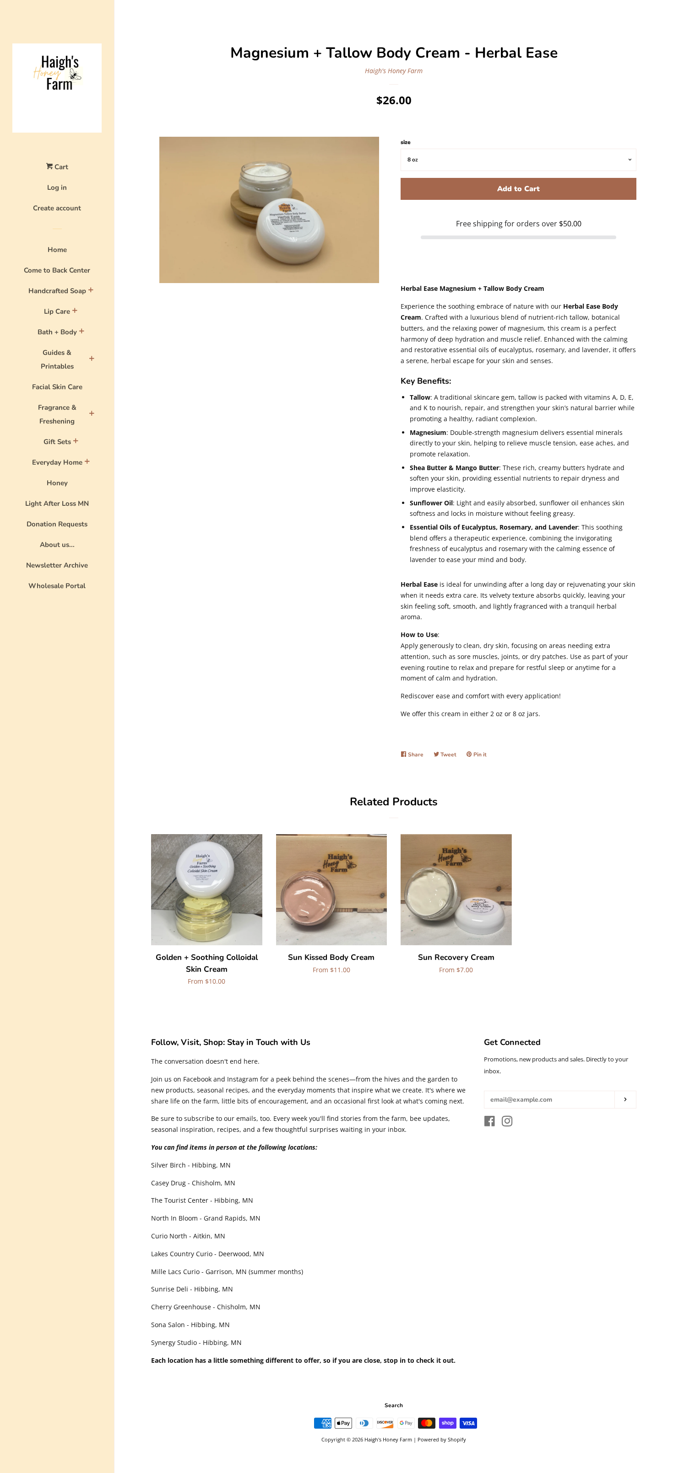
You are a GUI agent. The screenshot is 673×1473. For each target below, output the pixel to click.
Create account (57, 208)
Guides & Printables (57, 359)
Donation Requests (57, 524)
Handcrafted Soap (57, 290)
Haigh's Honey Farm (394, 70)
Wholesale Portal (57, 585)
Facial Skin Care (57, 386)
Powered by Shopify (442, 1439)
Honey (57, 482)
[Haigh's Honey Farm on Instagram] (507, 1123)
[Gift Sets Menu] (75, 442)
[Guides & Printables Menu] (91, 360)
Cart (60, 166)
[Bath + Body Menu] (81, 332)
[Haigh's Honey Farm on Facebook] (489, 1123)
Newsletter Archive (57, 565)
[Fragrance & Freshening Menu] (91, 414)
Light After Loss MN (57, 503)
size (406, 142)
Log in (57, 187)
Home (57, 249)
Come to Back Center (57, 270)
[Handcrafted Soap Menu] (90, 291)
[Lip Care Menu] (74, 311)
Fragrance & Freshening (57, 414)
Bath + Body (57, 332)
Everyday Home (57, 462)
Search (394, 1405)
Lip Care (57, 311)
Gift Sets (57, 441)
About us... (57, 544)
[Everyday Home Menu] (87, 462)
